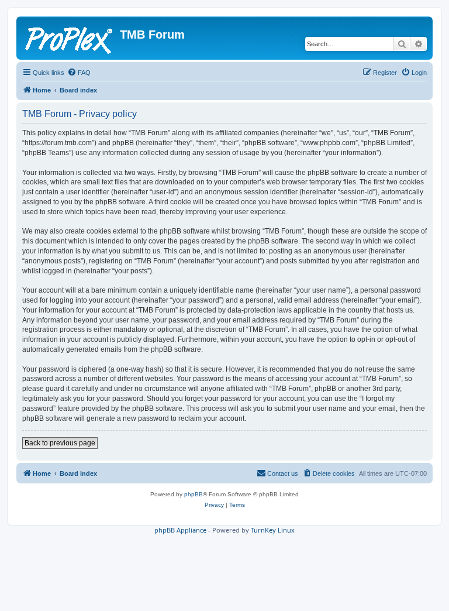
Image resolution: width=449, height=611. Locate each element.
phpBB (193, 494)
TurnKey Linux (273, 530)
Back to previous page (60, 443)
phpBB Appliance (180, 530)
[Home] (69, 38)
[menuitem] (79, 73)
